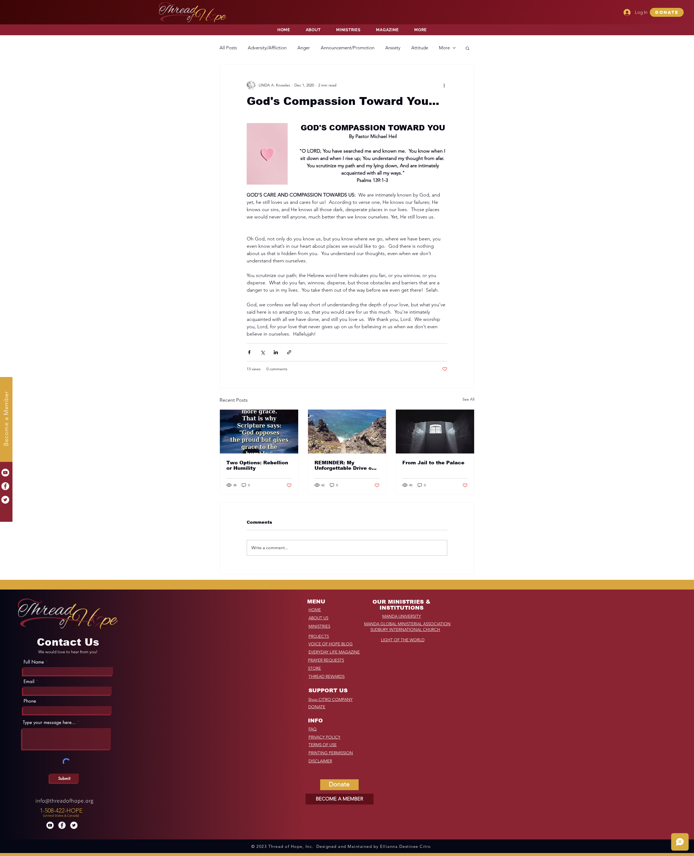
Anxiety (392, 47)
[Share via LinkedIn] (275, 352)
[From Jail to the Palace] (435, 431)
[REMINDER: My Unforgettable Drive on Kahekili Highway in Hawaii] (347, 431)
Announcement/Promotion (347, 47)
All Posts (228, 47)
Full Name (34, 662)
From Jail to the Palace (433, 462)
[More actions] (444, 85)
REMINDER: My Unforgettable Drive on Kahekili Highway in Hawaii (344, 465)
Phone (30, 701)
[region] (62, 811)
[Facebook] (5, 486)
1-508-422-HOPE (61, 810)
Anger (303, 47)
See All (468, 399)
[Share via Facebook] (249, 352)
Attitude (419, 47)
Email (29, 681)
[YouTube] (5, 473)
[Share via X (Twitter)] (262, 352)
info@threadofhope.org (65, 800)
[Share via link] (289, 352)
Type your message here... (49, 722)
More (444, 47)
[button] (667, 12)
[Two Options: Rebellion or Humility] (259, 431)
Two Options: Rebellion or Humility (257, 465)
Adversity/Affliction (267, 47)
